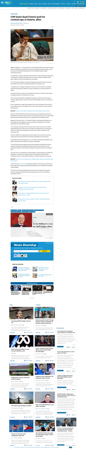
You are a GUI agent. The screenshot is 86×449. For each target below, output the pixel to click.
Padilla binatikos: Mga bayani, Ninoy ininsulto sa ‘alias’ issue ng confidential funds (66, 395)
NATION (35, 3)
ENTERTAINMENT (56, 3)
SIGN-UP (45, 251)
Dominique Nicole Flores (16, 23)
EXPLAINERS (68, 8)
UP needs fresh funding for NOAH (21, 406)
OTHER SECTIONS (81, 3)
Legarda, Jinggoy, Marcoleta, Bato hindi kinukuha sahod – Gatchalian (65, 377)
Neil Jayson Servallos (40, 380)
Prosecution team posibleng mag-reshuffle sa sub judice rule (66, 331)
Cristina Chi (39, 325)
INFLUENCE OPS (61, 8)
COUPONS (73, 3)
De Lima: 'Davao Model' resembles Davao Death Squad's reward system (33, 111)
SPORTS (49, 3)
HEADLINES (25, 3)
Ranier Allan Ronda (15, 325)
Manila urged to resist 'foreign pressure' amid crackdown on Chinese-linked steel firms (45, 321)
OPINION (31, 3)
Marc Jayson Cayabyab (41, 408)
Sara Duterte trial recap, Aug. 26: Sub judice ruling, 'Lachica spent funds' (44, 434)
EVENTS (68, 3)
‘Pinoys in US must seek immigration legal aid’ (18, 434)
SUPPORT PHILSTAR (80, 5)
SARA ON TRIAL (30, 8)
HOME (21, 3)
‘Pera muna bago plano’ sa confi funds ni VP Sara (65, 352)
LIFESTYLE (63, 3)
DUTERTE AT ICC (43, 8)
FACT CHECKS (74, 8)
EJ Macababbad (15, 408)
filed (26, 120)
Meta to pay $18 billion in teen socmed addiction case (20, 350)
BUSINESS (44, 3)
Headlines (14, 14)
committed (22, 163)
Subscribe (82, 1)
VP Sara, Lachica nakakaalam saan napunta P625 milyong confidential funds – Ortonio (65, 429)
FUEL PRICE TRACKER (52, 8)
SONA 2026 (37, 8)
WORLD (40, 3)
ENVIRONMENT (81, 8)
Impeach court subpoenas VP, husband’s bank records (44, 377)
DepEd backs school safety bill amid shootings (20, 378)
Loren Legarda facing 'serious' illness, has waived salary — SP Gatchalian (44, 349)
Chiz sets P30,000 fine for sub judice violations (45, 405)
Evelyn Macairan (15, 381)
